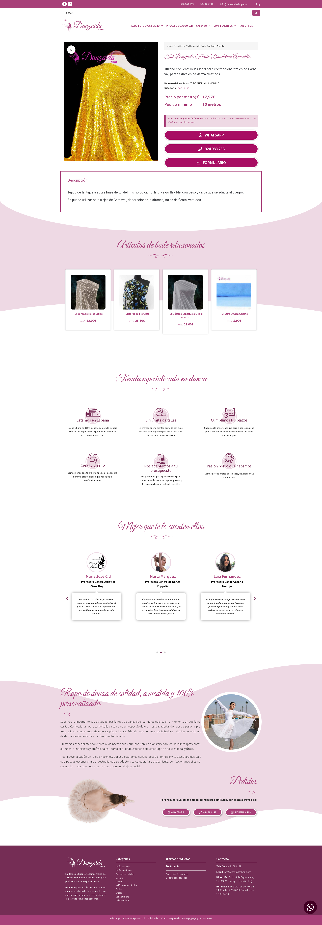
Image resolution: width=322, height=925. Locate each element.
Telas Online (179, 46)
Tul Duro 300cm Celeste (234, 313)
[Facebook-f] (64, 4)
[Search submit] (256, 13)
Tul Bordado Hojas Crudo (88, 313)
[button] (71, 49)
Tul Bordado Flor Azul (136, 313)
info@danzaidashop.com (234, 4)
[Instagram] (70, 4)
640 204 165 (187, 4)
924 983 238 (206, 4)
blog (257, 4)
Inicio (169, 46)
